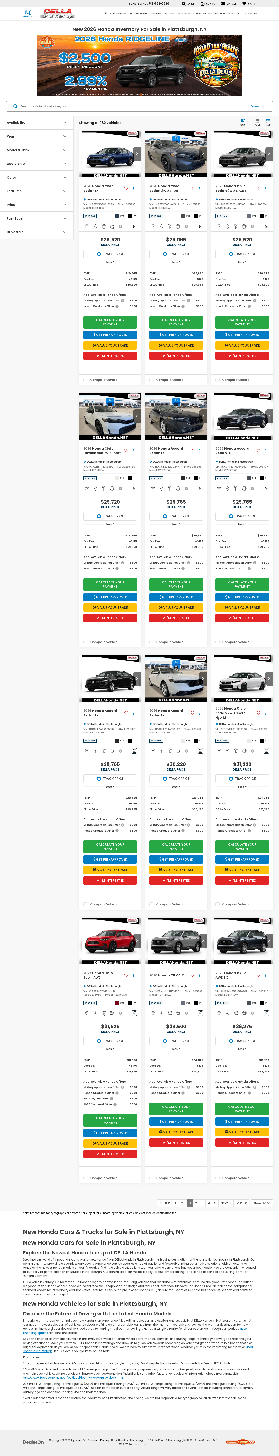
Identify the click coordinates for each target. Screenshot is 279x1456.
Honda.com (141, 1444)
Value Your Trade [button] (112, 345)
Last (240, 1203)
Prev (180, 1203)
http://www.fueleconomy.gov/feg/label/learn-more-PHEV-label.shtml (73, 1378)
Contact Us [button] (250, 13)
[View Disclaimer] (120, 226)
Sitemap (93, 1440)
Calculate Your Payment (110, 322)
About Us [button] (234, 13)
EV (131, 13)
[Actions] (133, 188)
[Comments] (134, 226)
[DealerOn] (33, 1442)
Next (225, 1203)
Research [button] (184, 13)
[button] (137, 154)
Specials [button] (170, 13)
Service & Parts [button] (202, 13)
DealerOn (80, 1440)
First (166, 1203)
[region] (110, 289)
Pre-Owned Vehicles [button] (148, 13)
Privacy (104, 1440)
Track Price (113, 254)
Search (255, 106)
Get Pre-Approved (111, 334)
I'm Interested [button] (112, 355)
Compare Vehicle (103, 380)
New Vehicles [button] (118, 13)
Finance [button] (220, 13)
